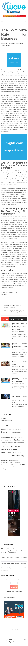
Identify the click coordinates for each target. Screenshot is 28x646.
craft (12, 437)
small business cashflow (6, 467)
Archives (3, 418)
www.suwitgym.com (11, 470)
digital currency (19, 440)
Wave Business (17, 591)
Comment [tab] (20, 319)
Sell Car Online (13, 464)
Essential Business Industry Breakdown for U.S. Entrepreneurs (19, 380)
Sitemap (23, 633)
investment (6, 452)
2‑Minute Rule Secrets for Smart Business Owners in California (19, 396)
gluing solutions (21, 442)
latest (20, 452)
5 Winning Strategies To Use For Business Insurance (13, 306)
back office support (17, 429)
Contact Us (6, 633)
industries (15, 446)
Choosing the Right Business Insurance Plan (14, 568)
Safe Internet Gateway (5, 464)
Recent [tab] (12, 319)
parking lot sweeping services (7, 462)
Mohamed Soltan (4, 458)
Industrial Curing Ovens (15, 444)
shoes (18, 464)
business (4, 294)
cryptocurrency (7, 440)
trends (17, 469)
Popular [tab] (5, 319)
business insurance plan (16, 432)
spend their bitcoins (21, 467)
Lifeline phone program (5, 455)
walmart (20, 469)
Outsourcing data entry (15, 460)
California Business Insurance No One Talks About (19, 363)
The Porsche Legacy (10, 469)
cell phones (21, 434)
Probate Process (17, 462)
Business (11, 292)
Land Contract (14, 452)
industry (4, 449)
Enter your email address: (14, 585)
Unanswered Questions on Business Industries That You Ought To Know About (14, 312)
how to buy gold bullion (5, 444)
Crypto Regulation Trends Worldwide (14, 557)
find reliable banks (5, 442)
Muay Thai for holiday (12, 458)
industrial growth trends (6, 446)
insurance (13, 449)
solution (14, 467)
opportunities (6, 460)
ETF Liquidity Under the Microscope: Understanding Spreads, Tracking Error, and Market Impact (19, 326)
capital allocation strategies (6, 434)
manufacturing (17, 455)
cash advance (15, 434)
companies (5, 437)
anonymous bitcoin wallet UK (6, 429)
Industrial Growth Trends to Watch (10, 563)
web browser (3, 470)
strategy (3, 469)
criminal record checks (19, 437)
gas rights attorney (13, 442)
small (22, 464)
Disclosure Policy (15, 633)
